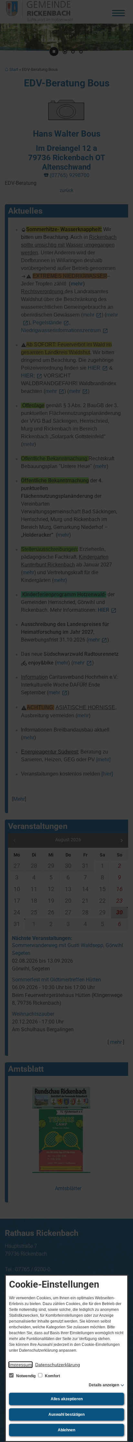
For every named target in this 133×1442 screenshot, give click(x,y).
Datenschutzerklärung (57, 1364)
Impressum (20, 1364)
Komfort (52, 1376)
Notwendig (25, 1376)
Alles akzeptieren (67, 1399)
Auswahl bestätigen (66, 1414)
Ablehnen (66, 1430)
